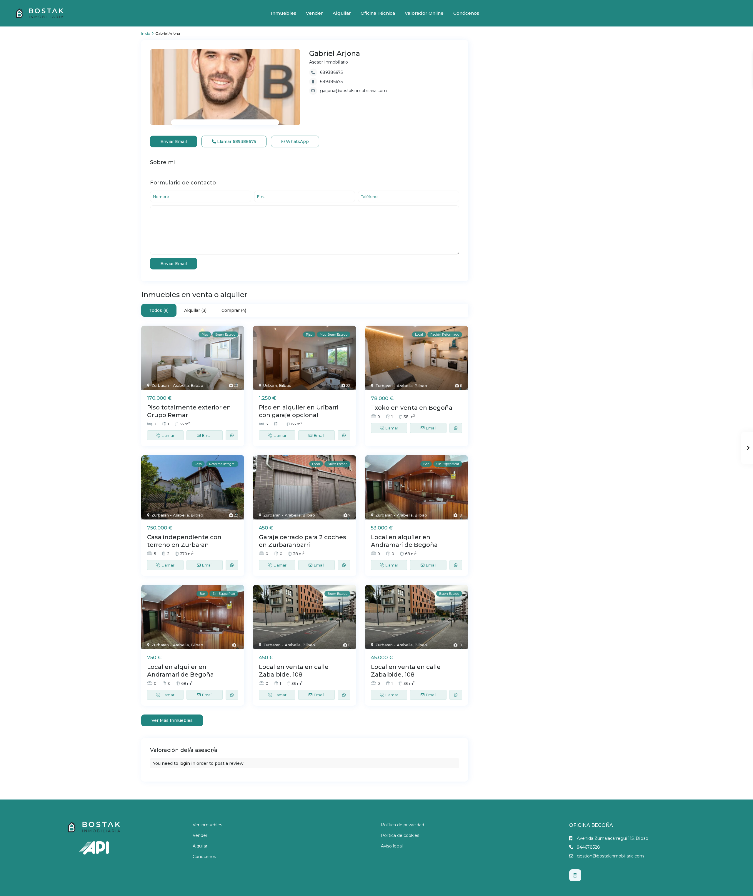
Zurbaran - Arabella (170, 385)
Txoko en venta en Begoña (411, 407)
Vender (314, 13)
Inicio (145, 33)
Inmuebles (283, 13)
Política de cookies (400, 835)
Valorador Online (424, 13)
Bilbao (197, 385)
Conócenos (466, 13)
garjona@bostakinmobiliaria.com (353, 90)
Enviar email (173, 141)
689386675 (331, 72)
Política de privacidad (402, 824)
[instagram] (575, 875)
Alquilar (342, 13)
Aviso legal (392, 846)
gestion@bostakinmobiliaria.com (610, 856)
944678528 (588, 847)
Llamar (236, 141)
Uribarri (270, 385)
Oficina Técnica (378, 13)
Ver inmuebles (207, 824)
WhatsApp (297, 141)
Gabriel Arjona (334, 53)
